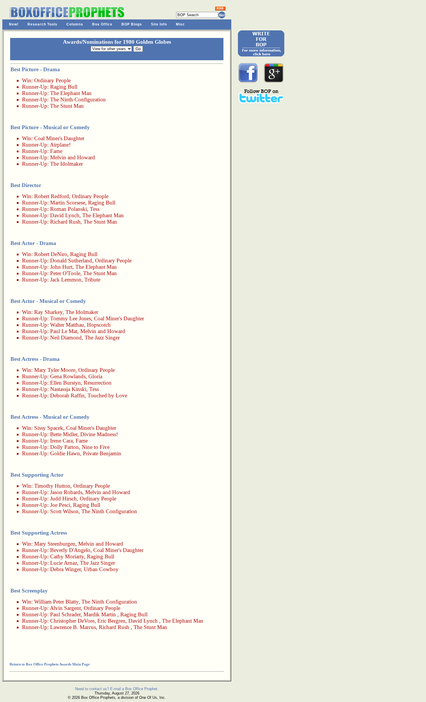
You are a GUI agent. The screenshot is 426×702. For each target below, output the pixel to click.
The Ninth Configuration (78, 99)
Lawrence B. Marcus (73, 627)
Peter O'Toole (65, 273)
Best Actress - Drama (35, 359)
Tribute (92, 280)
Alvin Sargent (65, 608)
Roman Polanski (68, 209)
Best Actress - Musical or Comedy (50, 417)
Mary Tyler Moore (54, 370)
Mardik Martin (99, 614)
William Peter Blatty (56, 602)
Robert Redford (51, 196)
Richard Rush (65, 222)
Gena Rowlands (67, 376)
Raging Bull (63, 87)
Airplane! (60, 145)
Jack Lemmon (65, 280)
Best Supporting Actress (38, 533)
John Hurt (61, 267)
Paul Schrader (65, 614)
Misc (180, 24)
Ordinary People (52, 80)
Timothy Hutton (52, 486)
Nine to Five (96, 447)
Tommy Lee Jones (70, 318)
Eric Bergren (111, 621)
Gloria (95, 376)
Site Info (159, 24)
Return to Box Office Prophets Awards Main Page (50, 664)
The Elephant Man (71, 93)
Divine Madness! (99, 434)
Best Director (25, 185)
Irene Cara (61, 441)
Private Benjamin (102, 453)
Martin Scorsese (67, 203)
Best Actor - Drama (33, 243)
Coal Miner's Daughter (59, 138)
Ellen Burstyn (65, 383)
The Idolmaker (66, 164)
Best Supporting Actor (36, 475)
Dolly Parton (64, 447)
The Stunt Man (67, 106)
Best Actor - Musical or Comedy (48, 301)
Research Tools (42, 24)
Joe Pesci (60, 505)
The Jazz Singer (102, 337)
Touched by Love (107, 395)
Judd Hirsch (63, 499)
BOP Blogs (131, 24)
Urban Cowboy (101, 569)
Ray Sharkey (48, 312)
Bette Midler (63, 434)
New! (14, 24)
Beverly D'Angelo (70, 550)
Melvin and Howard (72, 157)
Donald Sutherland (71, 260)
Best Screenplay (29, 591)
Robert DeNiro (50, 254)
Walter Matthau (67, 325)
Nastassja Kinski (68, 389)
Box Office (102, 24)
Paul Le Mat (63, 331)
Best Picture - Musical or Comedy (50, 127)
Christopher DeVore (72, 621)
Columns (74, 24)
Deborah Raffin (67, 395)
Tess (94, 209)
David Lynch (64, 215)
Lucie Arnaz (63, 563)
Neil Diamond (66, 337)
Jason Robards (66, 492)
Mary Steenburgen (54, 544)
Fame (56, 151)
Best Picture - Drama (35, 69)
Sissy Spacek (48, 428)
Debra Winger (65, 569)
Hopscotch (99, 325)
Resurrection (98, 383)
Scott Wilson (64, 511)
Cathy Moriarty (67, 556)
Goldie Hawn (65, 453)
